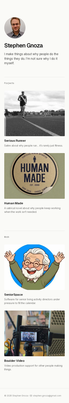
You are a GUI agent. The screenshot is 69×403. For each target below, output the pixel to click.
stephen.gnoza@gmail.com (47, 395)
